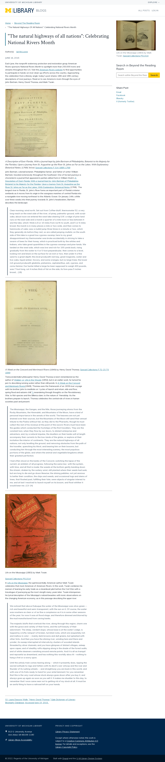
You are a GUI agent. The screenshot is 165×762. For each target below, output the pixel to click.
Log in (155, 10)
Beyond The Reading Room (27, 23)
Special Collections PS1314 (18, 578)
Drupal (65, 758)
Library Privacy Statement (67, 731)
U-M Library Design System (89, 758)
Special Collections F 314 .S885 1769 (52, 167)
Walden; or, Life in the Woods (27, 380)
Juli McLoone (22, 51)
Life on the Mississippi (17, 583)
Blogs (41, 10)
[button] (138, 35)
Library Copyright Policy (66, 747)
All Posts (144, 10)
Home (8, 23)
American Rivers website (51, 69)
